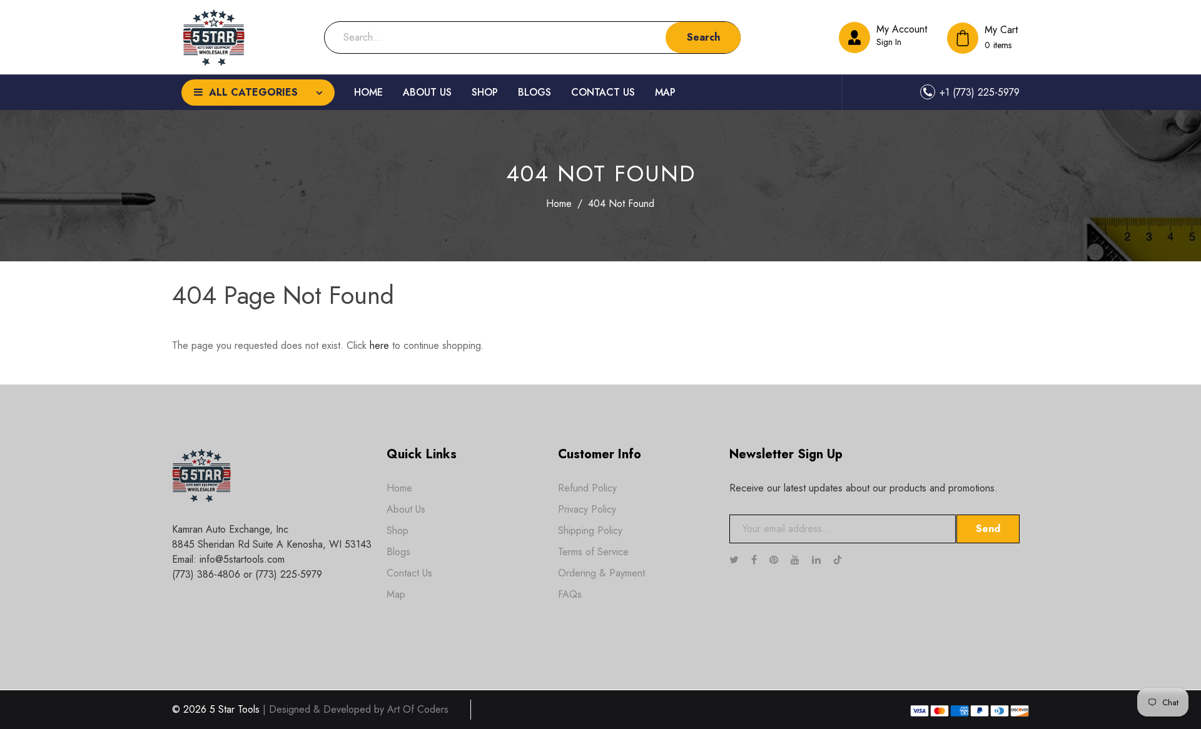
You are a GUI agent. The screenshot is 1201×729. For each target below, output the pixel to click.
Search (703, 37)
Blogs (398, 552)
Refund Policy (587, 488)
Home (559, 203)
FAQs (570, 594)
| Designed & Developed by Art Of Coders (355, 709)
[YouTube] (797, 560)
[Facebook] (755, 560)
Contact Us (409, 573)
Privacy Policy (587, 509)
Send (988, 528)
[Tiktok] (844, 560)
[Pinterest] (775, 560)
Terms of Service (593, 552)
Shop (397, 530)
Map (396, 594)
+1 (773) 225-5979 (980, 92)
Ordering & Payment (601, 573)
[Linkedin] (818, 560)
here (379, 345)
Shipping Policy (590, 530)
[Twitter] (735, 560)
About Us (406, 509)
